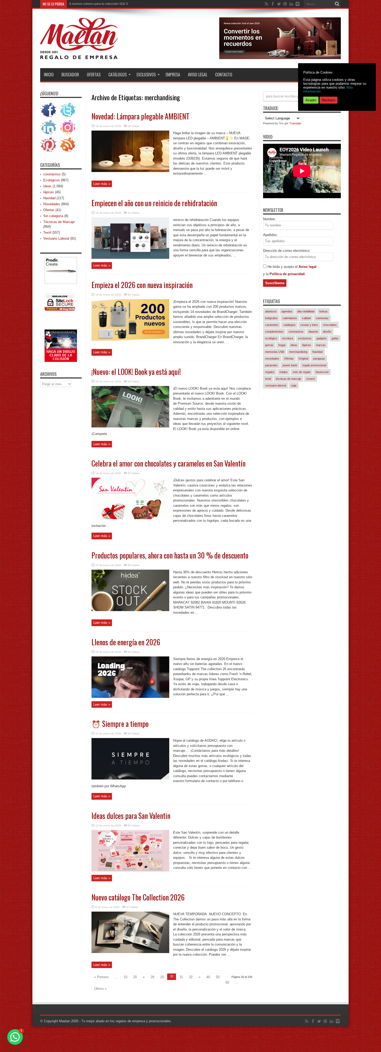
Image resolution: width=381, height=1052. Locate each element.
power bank (290, 365)
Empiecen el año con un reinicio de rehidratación (154, 203)
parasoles (271, 365)
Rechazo (328, 100)
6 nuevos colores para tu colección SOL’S (98, 4)
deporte (313, 331)
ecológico (271, 338)
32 (191, 977)
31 (181, 977)
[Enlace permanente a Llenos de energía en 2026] (130, 697)
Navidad (49, 198)
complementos (274, 331)
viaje (294, 385)
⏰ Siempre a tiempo (120, 723)
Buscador (70, 74)
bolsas (323, 311)
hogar (282, 345)
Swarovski (322, 372)
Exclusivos (146, 74)
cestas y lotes (309, 324)
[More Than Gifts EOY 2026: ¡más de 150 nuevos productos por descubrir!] (280, 58)
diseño (327, 331)
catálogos (289, 324)
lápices (48, 192)
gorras (269, 345)
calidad (306, 318)
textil (268, 378)
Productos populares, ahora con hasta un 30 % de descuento (169, 555)
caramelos (271, 324)
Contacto (223, 74)
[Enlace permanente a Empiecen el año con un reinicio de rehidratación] (130, 258)
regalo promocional (314, 365)
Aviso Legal (197, 74)
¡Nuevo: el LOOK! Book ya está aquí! (136, 371)
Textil (47, 232)
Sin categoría (53, 216)
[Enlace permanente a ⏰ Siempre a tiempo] (130, 778)
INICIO (49, 74)
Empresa (173, 74)
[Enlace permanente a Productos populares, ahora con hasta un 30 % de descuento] (130, 610)
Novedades (51, 204)
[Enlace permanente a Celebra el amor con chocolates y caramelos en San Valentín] (130, 518)
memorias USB (274, 351)
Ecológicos (51, 180)
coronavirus (52, 174)
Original (303, 358)
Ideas (47, 186)
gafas (334, 338)
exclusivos (305, 338)
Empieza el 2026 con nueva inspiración (142, 285)
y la (266, 274)
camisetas (322, 318)
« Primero (101, 977)
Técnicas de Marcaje (59, 222)
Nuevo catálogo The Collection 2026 (138, 897)
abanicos (271, 311)
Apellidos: (270, 235)
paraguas (319, 358)
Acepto (311, 100)
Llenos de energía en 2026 (125, 642)
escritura (287, 338)
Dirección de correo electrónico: (287, 251)
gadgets (321, 338)
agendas (286, 311)
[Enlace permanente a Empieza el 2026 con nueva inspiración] (130, 339)
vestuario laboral (275, 385)
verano (310, 378)
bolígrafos (271, 318)
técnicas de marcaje (288, 378)
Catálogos (117, 74)
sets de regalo (302, 372)
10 (125, 977)
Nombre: (269, 219)
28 (152, 977)
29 (162, 977)
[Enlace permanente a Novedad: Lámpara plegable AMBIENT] (130, 171)
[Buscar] (337, 4)
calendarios (290, 318)
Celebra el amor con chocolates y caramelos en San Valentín (168, 463)
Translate (295, 123)
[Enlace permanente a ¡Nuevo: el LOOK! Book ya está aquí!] (130, 426)
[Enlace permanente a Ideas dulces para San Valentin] (130, 870)
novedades (272, 358)
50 (218, 977)
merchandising (298, 351)
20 (135, 977)
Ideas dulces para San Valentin (130, 815)
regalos (269, 372)
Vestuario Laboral (56, 238)
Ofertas (94, 74)
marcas (321, 345)
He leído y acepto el (283, 267)
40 (208, 977)
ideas (294, 345)
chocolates (330, 324)
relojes (283, 372)
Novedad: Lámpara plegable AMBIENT (140, 116)
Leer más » (101, 184)
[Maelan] (79, 55)
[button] (15, 1037)
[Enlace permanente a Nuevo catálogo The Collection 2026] (130, 952)
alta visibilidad (305, 311)
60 (227, 982)
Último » (100, 989)
